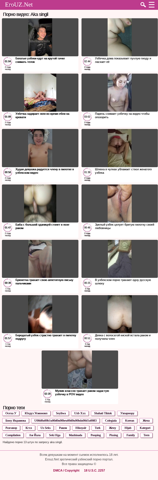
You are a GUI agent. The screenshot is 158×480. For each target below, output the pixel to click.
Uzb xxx (80, 413)
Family (130, 435)
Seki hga (54, 435)
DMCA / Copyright (66, 470)
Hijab (127, 427)
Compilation (12, 435)
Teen (146, 435)
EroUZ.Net (19, 4)
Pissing (113, 435)
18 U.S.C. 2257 (94, 470)
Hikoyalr (80, 427)
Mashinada (75, 435)
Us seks (45, 427)
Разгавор (11, 427)
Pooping (96, 435)
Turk (97, 427)
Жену (112, 427)
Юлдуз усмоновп (36, 413)
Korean (129, 420)
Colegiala (111, 420)
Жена (146, 420)
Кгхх (28, 427)
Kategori (145, 427)
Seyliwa (61, 413)
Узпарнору (127, 413)
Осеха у (10, 413)
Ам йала (34, 435)
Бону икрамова (15, 420)
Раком (63, 427)
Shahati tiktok (103, 413)
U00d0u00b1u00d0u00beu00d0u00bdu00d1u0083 (65, 420)
